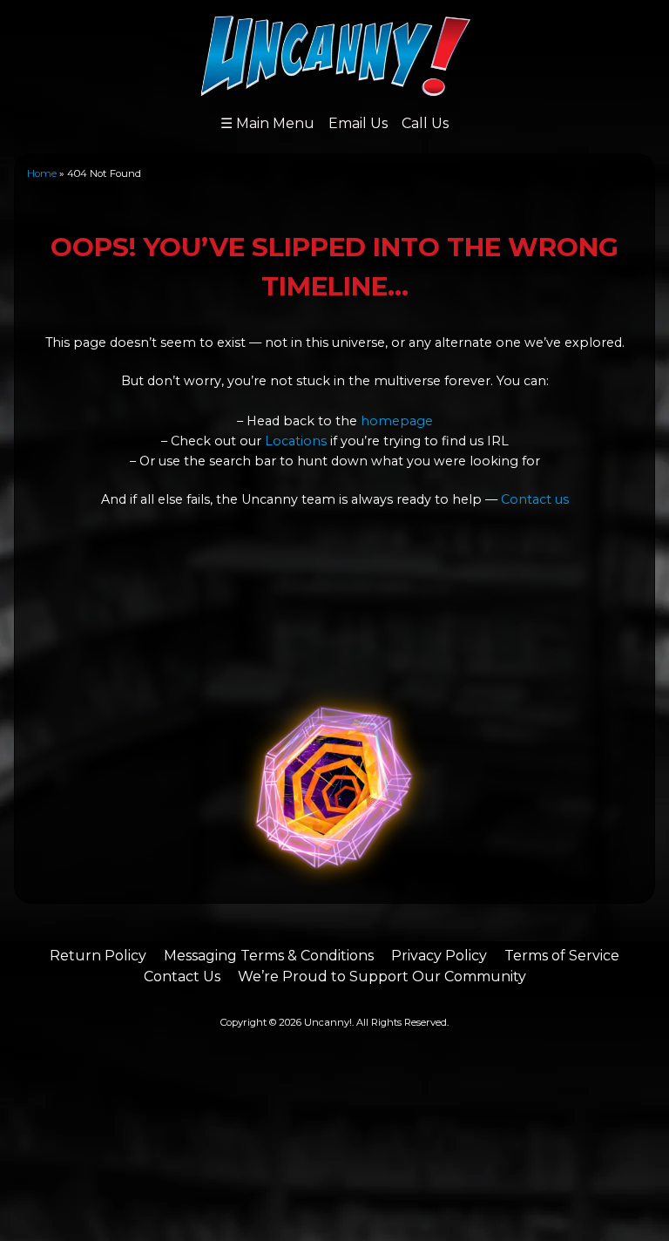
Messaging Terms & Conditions (269, 955)
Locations (296, 441)
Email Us (358, 123)
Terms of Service (561, 955)
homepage (397, 421)
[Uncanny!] (335, 88)
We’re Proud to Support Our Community (382, 976)
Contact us (535, 499)
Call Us (425, 123)
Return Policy (98, 955)
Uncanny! (328, 1022)
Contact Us (182, 976)
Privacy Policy (439, 955)
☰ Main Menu (267, 123)
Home (42, 173)
